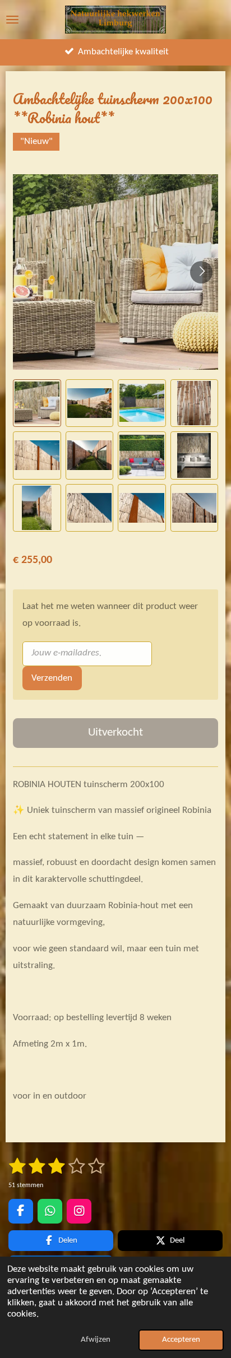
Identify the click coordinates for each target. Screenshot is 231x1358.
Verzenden (51, 678)
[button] (37, 403)
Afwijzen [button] (95, 1340)
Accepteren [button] (181, 1340)
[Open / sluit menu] (12, 19)
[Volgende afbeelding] (201, 272)
